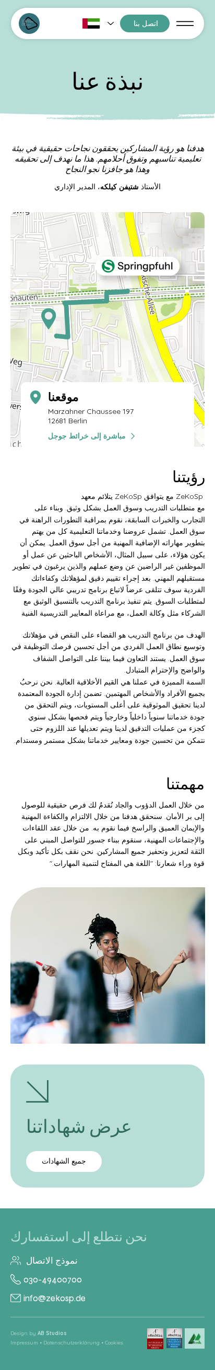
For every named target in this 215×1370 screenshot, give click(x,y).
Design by (38, 1333)
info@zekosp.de (54, 1298)
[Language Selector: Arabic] (98, 23)
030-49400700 (52, 1279)
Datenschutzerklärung (71, 1342)
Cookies (114, 1342)
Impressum (24, 1342)
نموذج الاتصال (52, 1260)
